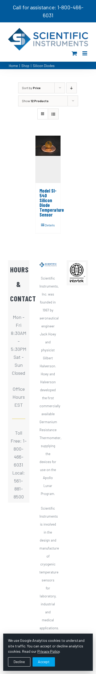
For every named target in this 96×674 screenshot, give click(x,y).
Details (50, 225)
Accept (44, 661)
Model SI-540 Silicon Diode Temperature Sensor (51, 203)
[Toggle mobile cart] (74, 53)
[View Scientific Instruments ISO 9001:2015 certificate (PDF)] (77, 266)
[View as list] (53, 114)
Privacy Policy (48, 651)
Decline (19, 661)
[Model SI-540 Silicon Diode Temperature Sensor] (48, 159)
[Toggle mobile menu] (85, 53)
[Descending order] (71, 87)
